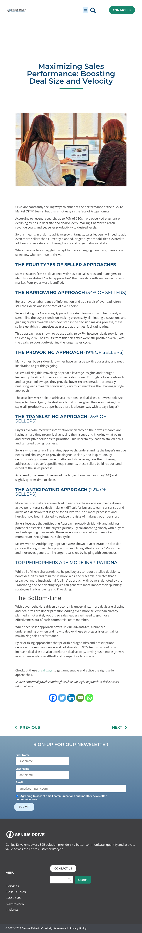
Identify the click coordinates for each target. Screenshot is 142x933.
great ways (45, 670)
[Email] (80, 698)
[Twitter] (62, 698)
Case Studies (16, 892)
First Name (23, 755)
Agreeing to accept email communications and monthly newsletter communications (61, 797)
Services (12, 886)
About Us (13, 898)
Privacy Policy (78, 928)
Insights (12, 909)
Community (15, 903)
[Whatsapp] (89, 698)
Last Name (22, 768)
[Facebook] (53, 698)
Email (19, 782)
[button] (85, 10)
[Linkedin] (71, 698)
